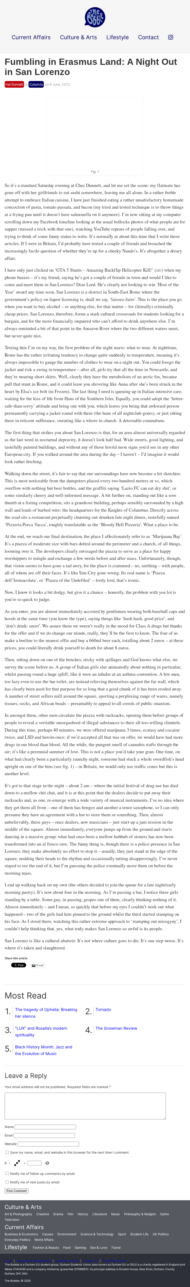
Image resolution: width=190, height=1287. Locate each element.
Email (9, 1135)
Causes (47, 1234)
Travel (115, 1247)
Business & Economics (21, 1234)
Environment (66, 1234)
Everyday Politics (17, 1240)
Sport (122, 1234)
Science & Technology (97, 1234)
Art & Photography (18, 1214)
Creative (42, 1214)
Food (66, 1247)
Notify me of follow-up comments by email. (42, 1174)
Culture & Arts (23, 1207)
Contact (148, 37)
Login (8, 1261)
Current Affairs (24, 1227)
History (83, 1214)
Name (9, 1127)
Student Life (139, 1234)
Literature (99, 1214)
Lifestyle (16, 1247)
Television (12, 1219)
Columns (36, 84)
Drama (58, 1214)
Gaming (80, 1247)
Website (11, 1144)
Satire (164, 1214)
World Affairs (44, 1240)
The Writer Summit (115, 1261)
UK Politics (161, 1234)
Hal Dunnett (14, 84)
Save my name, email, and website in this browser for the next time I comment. (70, 1152)
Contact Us (90, 1261)
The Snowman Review (116, 1028)
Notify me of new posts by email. (35, 1182)
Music (115, 1214)
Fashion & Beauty (46, 1247)
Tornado (103, 1009)
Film (70, 1214)
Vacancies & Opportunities (34, 1261)
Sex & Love (98, 1247)
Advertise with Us (67, 1261)
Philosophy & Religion (140, 1214)
